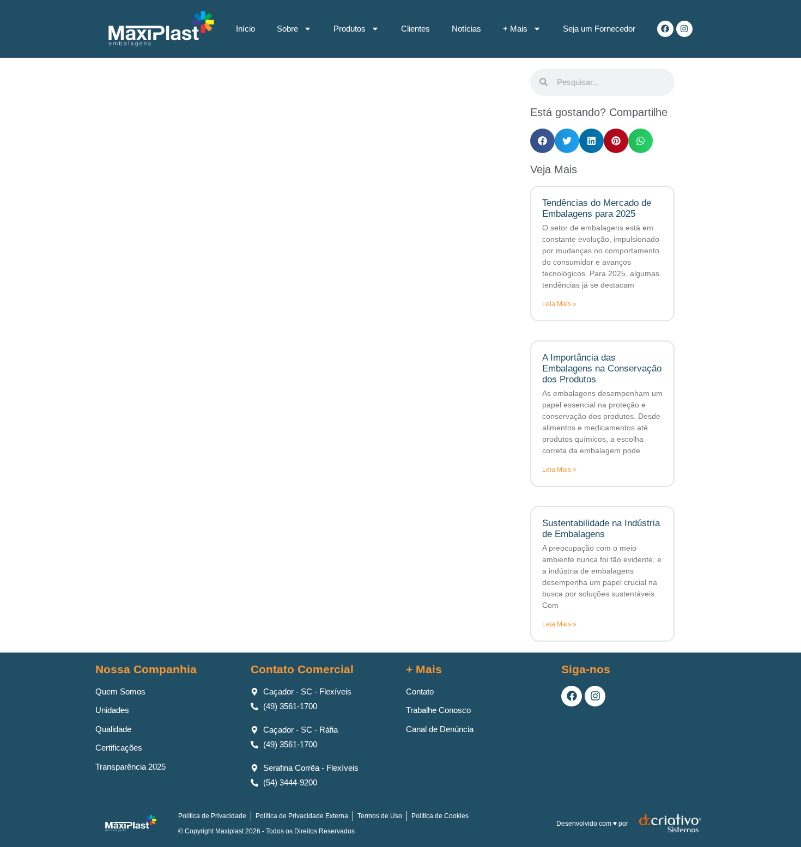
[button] (542, 141)
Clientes (415, 28)
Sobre (287, 28)
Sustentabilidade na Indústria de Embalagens (601, 528)
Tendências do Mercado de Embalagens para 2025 (596, 208)
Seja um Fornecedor (599, 28)
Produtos (349, 28)
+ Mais (515, 28)
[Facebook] (665, 29)
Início (245, 28)
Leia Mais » (559, 304)
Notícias (466, 28)
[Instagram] (684, 29)
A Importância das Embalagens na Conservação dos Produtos (602, 368)
